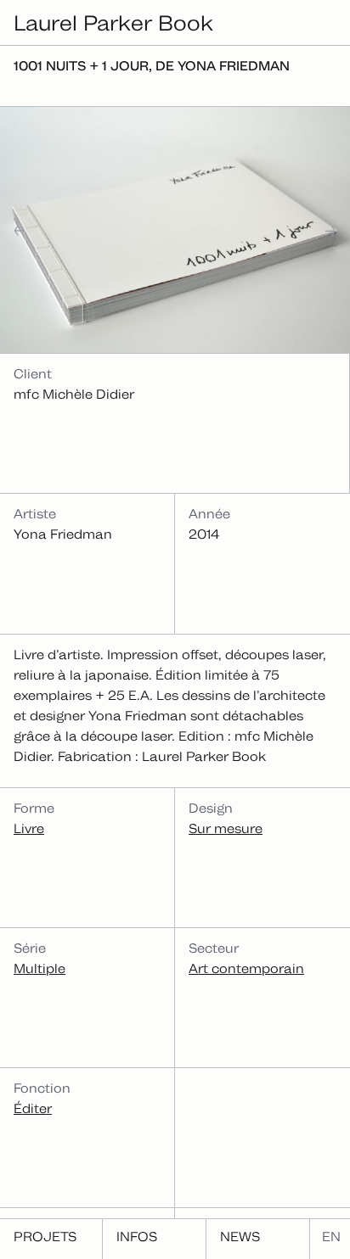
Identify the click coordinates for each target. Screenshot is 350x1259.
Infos (136, 1236)
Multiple (39, 968)
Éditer (33, 1108)
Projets (45, 1236)
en (331, 1236)
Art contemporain (246, 968)
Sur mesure (225, 828)
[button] (39, 230)
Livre (29, 828)
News (240, 1236)
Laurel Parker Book (113, 22)
